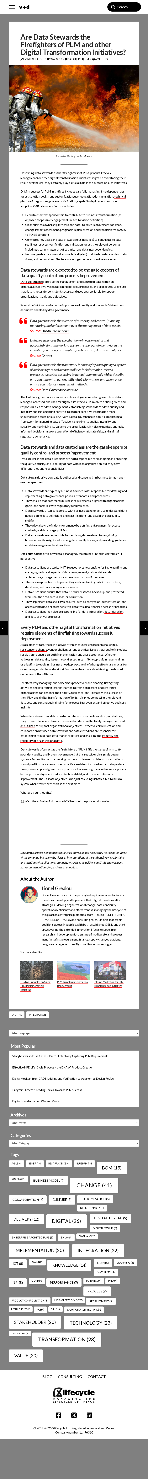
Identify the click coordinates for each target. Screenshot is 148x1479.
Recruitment (101, 1301)
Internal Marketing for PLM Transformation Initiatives (109, 983)
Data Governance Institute (59, 390)
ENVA (66, 1237)
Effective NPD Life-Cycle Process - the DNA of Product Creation (52, 1067)
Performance (64, 1282)
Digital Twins (105, 1228)
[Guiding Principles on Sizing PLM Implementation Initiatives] (36, 970)
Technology (91, 1323)
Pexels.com (85, 156)
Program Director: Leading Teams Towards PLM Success (47, 1090)
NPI (18, 1282)
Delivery (26, 1219)
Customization (95, 1199)
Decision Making (92, 1207)
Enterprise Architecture (32, 1237)
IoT (18, 1264)
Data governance (31, 281)
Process (97, 1291)
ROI (40, 1309)
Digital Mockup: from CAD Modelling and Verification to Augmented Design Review (63, 1078)
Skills (55, 1309)
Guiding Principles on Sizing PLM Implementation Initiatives (35, 985)
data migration (113, 611)
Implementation (39, 1250)
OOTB (36, 1280)
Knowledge (69, 1265)
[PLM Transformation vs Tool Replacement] (73, 970)
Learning (125, 1262)
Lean (103, 1262)
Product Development (68, 1300)
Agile (16, 1163)
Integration (37, 1014)
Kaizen (37, 1261)
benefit (35, 1163)
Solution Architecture (84, 1309)
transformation (67, 1339)
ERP (79, 59)
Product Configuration (30, 1300)
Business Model (48, 1180)
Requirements (20, 1309)
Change (94, 1185)
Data (70, 59)
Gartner (46, 355)
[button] (12, 7)
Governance (87, 1236)
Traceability (20, 1333)
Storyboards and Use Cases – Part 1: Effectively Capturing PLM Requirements (60, 1056)
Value (26, 1355)
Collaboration (28, 1199)
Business (18, 1178)
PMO (112, 1280)
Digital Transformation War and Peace (36, 1101)
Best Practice (58, 1163)
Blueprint (84, 1163)
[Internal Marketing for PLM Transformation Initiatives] (110, 970)
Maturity (106, 1272)
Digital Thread (110, 1218)
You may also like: (31, 952)
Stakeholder (35, 1322)
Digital (17, 1014)
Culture (61, 1200)
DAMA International (55, 331)
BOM (112, 1167)
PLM (86, 59)
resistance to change (33, 649)
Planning (93, 1280)
